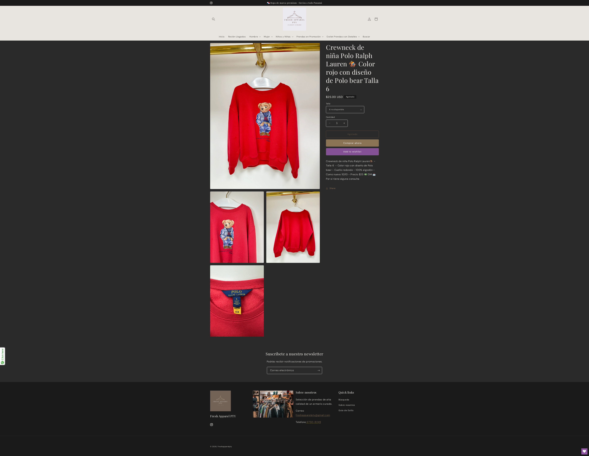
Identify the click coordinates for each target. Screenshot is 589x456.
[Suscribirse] (318, 370)
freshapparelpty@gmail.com (313, 415)
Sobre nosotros (347, 405)
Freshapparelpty (225, 446)
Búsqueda (344, 399)
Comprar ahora (352, 143)
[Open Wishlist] (584, 451)
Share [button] (332, 188)
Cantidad (330, 117)
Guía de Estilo (346, 410)
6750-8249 (313, 422)
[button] (213, 19)
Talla (328, 103)
